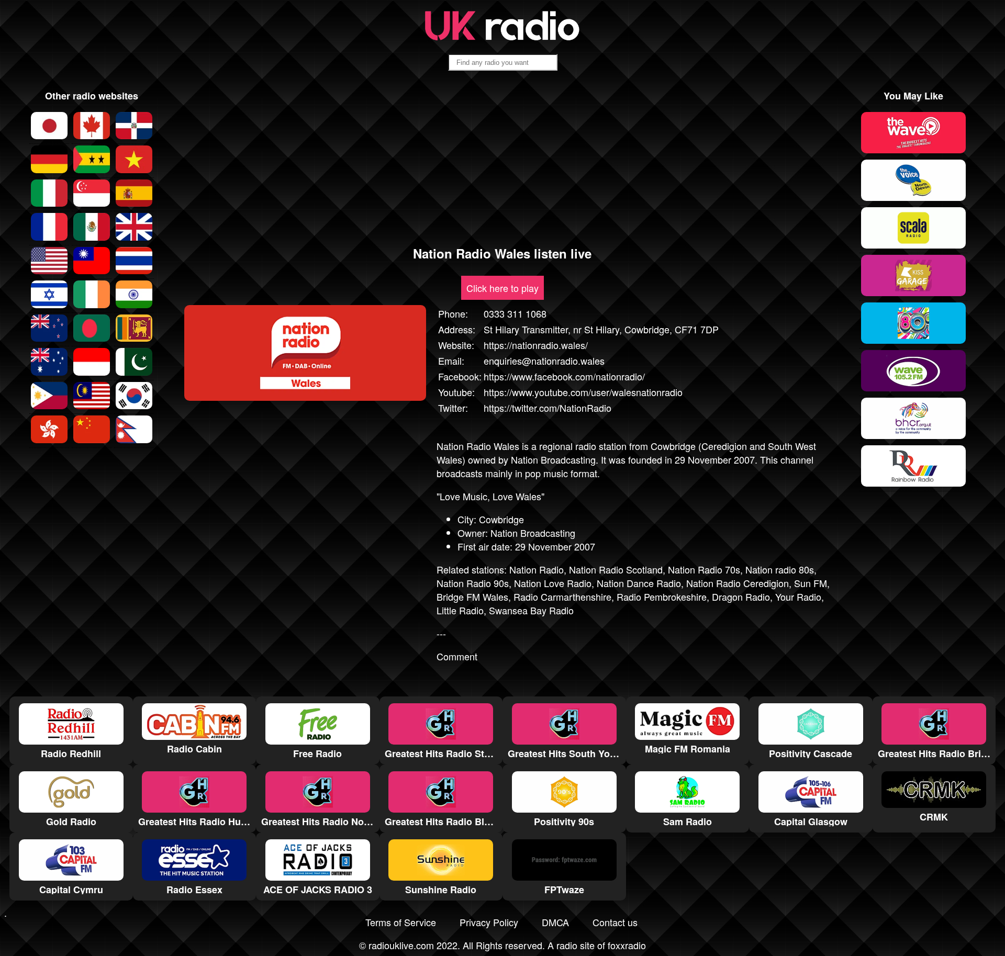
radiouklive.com (401, 945)
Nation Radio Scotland (616, 569)
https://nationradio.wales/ (536, 345)
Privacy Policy (489, 922)
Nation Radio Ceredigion (737, 583)
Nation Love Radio (552, 583)
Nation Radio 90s (473, 583)
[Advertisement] (502, 162)
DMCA (555, 922)
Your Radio (798, 596)
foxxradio (627, 945)
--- (441, 633)
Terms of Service (400, 922)
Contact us (615, 922)
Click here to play (502, 288)
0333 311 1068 (515, 313)
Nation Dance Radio (639, 583)
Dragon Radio (741, 596)
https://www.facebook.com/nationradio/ (564, 376)
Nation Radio (536, 569)
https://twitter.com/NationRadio (547, 407)
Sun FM (810, 583)
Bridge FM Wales (472, 596)
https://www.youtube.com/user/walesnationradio (583, 392)
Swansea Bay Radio (531, 610)
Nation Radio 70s (704, 569)
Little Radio (460, 610)
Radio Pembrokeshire (662, 596)
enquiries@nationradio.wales (544, 360)
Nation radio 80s (779, 569)
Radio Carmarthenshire (562, 596)
